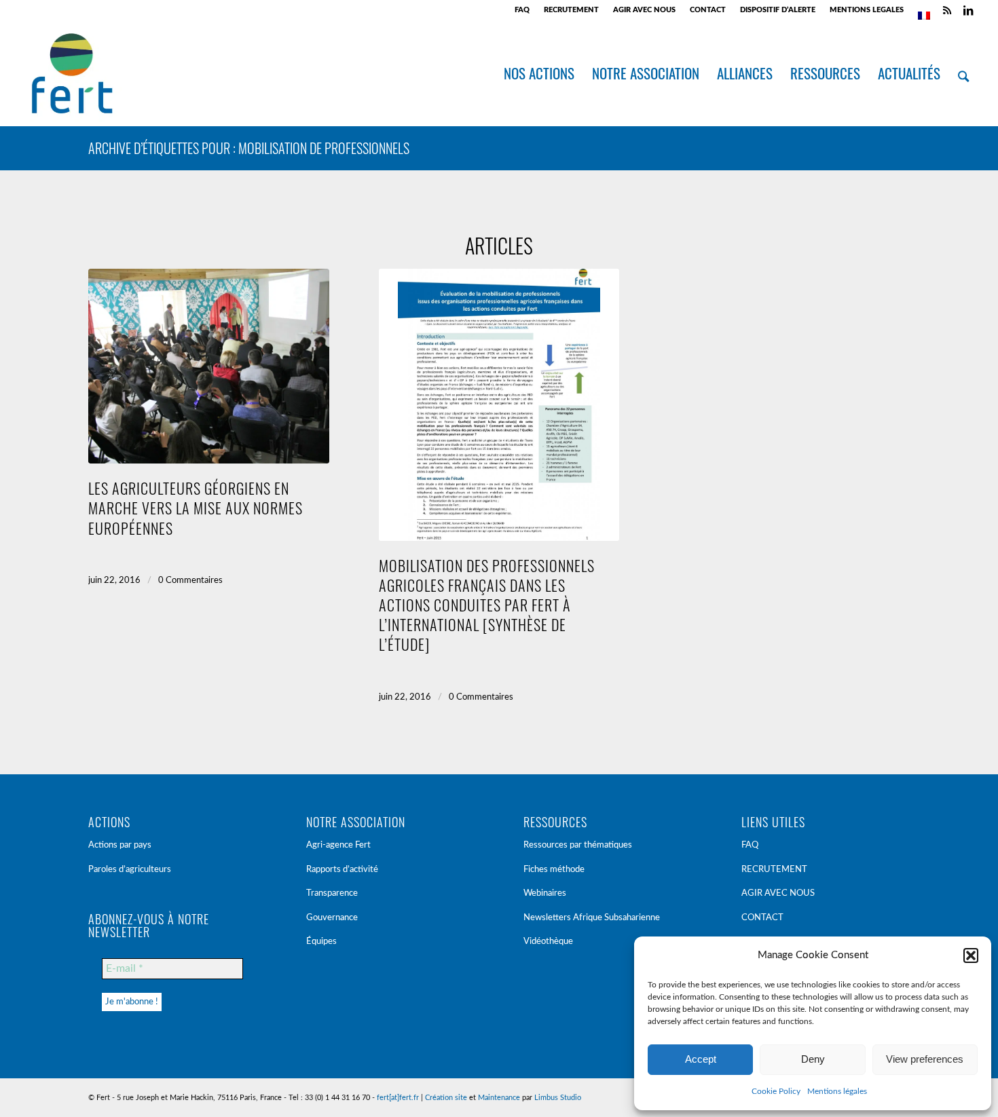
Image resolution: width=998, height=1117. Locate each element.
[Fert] (72, 73)
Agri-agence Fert (338, 845)
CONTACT (708, 10)
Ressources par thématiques (577, 845)
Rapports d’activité (342, 869)
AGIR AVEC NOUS (644, 10)
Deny (813, 1059)
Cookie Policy (776, 1091)
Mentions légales (837, 1091)
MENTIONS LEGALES (867, 10)
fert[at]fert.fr (398, 1097)
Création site (446, 1097)
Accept (700, 1059)
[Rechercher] (963, 73)
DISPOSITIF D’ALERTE (777, 10)
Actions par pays (119, 845)
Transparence (332, 893)
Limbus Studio (557, 1097)
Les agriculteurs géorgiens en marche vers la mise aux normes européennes (195, 507)
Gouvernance (332, 917)
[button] (971, 955)
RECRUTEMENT (571, 10)
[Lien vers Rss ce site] (947, 10)
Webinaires (544, 893)
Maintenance (499, 1097)
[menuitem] (522, 10)
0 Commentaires (190, 580)
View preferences (924, 1059)
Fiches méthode (554, 869)
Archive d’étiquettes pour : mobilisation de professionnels (248, 148)
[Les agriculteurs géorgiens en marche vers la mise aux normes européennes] (208, 366)
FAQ (522, 10)
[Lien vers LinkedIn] (968, 10)
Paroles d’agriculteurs (129, 869)
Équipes (321, 941)
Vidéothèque (548, 941)
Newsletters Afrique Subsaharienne (591, 917)
